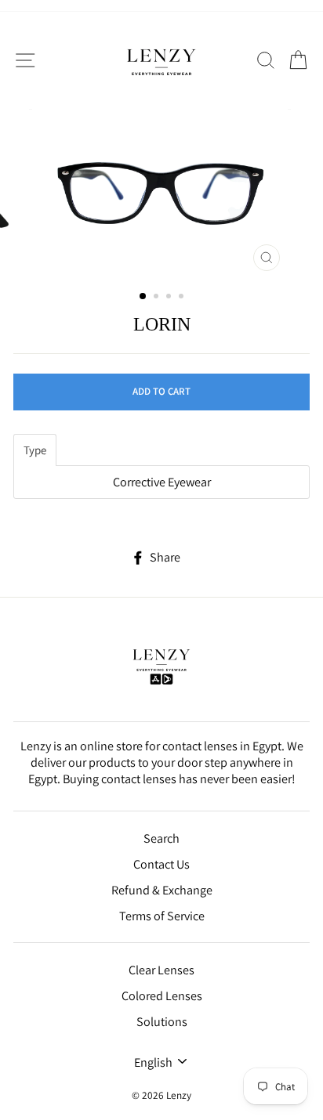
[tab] (34, 450)
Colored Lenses (162, 996)
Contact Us (161, 864)
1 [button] (143, 297)
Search (161, 838)
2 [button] (158, 298)
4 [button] (183, 298)
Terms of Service (162, 916)
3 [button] (170, 298)
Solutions (161, 1021)
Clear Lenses (161, 970)
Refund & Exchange (161, 890)
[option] (161, 194)
